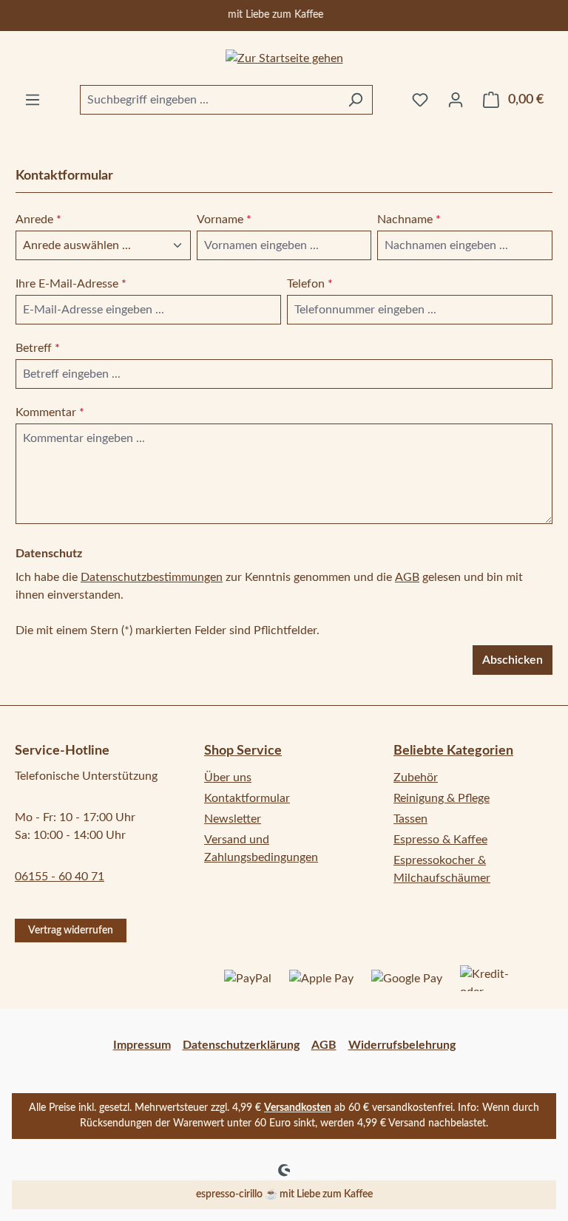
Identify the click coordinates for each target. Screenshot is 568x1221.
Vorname (224, 219)
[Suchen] (355, 100)
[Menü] (32, 100)
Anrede (38, 219)
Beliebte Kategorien (453, 751)
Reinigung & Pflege (441, 798)
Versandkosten (297, 1108)
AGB (407, 577)
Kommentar (50, 412)
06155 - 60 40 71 (59, 876)
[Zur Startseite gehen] (284, 58)
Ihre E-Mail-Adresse (71, 284)
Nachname (409, 219)
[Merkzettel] (420, 100)
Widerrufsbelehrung (402, 1045)
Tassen (410, 819)
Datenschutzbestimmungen (152, 577)
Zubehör (415, 777)
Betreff (38, 348)
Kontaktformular (247, 798)
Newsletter (232, 819)
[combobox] (209, 100)
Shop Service (243, 751)
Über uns (227, 777)
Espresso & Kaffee (440, 840)
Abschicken (512, 660)
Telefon (310, 284)
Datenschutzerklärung (241, 1045)
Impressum (142, 1045)
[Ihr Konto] (455, 100)
